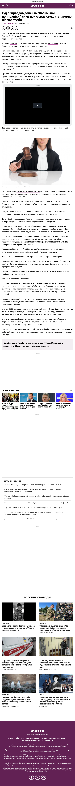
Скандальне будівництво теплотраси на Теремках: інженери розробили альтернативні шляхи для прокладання (33, 513)
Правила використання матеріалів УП (54, 738)
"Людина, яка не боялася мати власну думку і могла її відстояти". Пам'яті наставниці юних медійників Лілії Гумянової (55, 700)
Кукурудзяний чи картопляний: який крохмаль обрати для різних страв (33, 508)
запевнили (26, 332)
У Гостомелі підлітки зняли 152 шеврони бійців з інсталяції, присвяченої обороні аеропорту (36, 497)
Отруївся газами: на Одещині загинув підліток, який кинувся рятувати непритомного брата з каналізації (32, 490)
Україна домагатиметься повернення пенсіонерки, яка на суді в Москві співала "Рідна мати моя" (55, 663)
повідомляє (53, 43)
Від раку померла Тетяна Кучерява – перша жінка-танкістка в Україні (18, 627)
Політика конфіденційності (30, 738)
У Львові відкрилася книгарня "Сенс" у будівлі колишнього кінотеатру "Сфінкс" (36, 503)
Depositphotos (29, 187)
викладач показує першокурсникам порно (27, 312)
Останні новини (12, 481)
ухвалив (13, 43)
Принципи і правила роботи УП (32, 740)
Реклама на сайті (13, 738)
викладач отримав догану (28, 191)
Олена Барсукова (8, 23)
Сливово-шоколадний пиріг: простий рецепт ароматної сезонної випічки (34, 485)
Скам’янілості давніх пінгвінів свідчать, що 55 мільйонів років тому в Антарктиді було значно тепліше (17, 700)
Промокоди (49, 740)
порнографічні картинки (13, 39)
